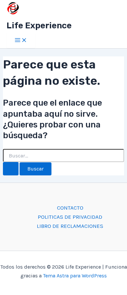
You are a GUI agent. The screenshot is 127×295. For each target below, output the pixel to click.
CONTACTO (70, 207)
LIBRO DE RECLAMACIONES (70, 226)
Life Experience (39, 26)
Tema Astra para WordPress (75, 276)
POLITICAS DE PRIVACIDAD (70, 217)
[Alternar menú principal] (21, 40)
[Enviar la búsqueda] (11, 168)
